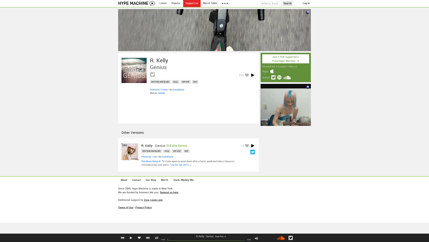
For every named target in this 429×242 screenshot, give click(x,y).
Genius (209, 236)
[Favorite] (247, 75)
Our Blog (151, 180)
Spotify (161, 92)
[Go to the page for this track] (134, 70)
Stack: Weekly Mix (183, 180)
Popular (176, 3)
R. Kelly (200, 236)
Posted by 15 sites (159, 89)
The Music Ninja (149, 161)
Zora (146, 199)
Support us (192, 3)
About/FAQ (268, 66)
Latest (163, 3)
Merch (293, 66)
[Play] (253, 75)
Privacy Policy (143, 207)
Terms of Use (125, 207)
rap (195, 81)
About (124, 180)
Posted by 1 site (149, 156)
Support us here (169, 192)
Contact (282, 66)
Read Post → (220, 237)
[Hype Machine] (137, 3)
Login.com (156, 199)
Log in (306, 3)
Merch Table (210, 3)
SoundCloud (178, 89)
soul (175, 81)
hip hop (185, 81)
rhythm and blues (160, 81)
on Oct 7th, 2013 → (181, 164)
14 (242, 145)
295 (241, 75)
